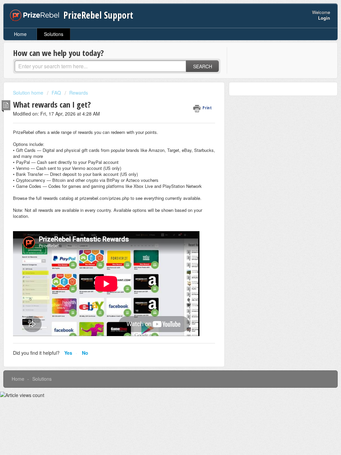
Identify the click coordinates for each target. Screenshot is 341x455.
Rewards (78, 92)
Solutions (53, 34)
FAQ (56, 92)
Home (20, 34)
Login (324, 18)
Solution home (29, 92)
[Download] (158, 141)
